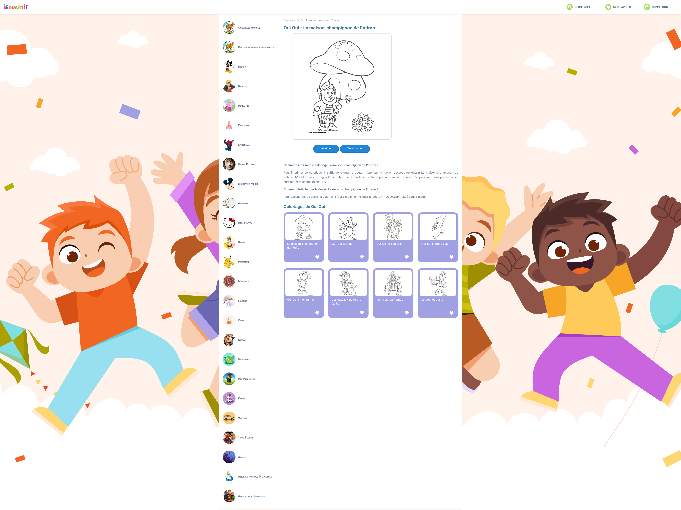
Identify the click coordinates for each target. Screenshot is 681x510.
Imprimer (326, 148)
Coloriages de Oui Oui (304, 206)
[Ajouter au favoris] (303, 257)
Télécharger (355, 148)
